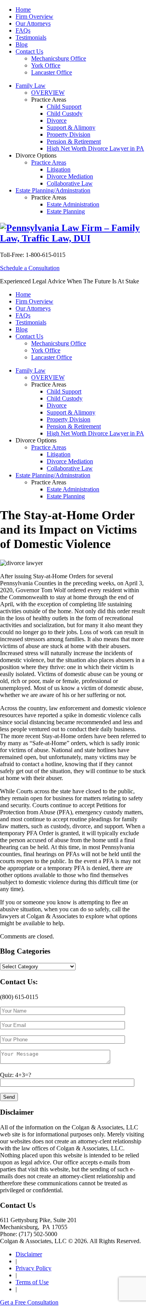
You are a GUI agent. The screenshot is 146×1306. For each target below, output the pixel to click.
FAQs (23, 30)
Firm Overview (34, 16)
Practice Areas (48, 162)
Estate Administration (73, 204)
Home (23, 9)
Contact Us (29, 51)
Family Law (31, 85)
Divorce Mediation (70, 176)
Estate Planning (66, 211)
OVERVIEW (48, 92)
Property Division (68, 134)
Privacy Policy (33, 1268)
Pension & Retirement (74, 141)
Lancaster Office (51, 72)
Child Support (64, 106)
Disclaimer (29, 1254)
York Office (45, 65)
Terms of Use (32, 1282)
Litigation (58, 169)
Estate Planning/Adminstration (53, 190)
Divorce (57, 120)
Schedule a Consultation (30, 268)
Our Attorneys (33, 23)
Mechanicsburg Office (58, 58)
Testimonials (31, 37)
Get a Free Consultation (29, 1302)
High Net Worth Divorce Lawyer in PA (95, 148)
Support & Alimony (71, 127)
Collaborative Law (70, 183)
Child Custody (65, 113)
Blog (22, 44)
